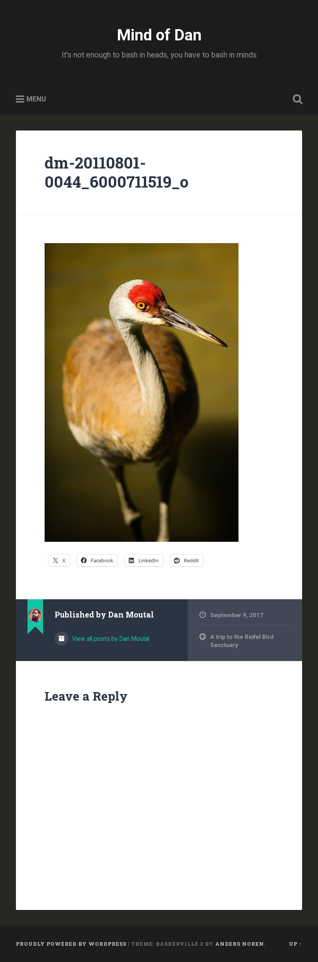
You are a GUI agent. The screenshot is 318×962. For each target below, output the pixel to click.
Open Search (296, 99)
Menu (36, 99)
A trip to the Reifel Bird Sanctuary (241, 641)
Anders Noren (239, 944)
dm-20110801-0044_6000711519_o (116, 172)
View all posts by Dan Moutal (110, 638)
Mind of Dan (159, 35)
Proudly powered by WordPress (71, 944)
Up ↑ (295, 944)
